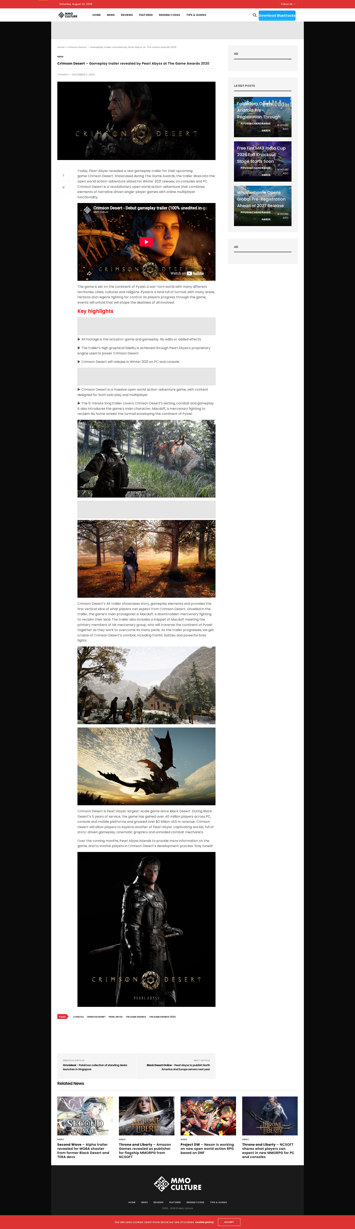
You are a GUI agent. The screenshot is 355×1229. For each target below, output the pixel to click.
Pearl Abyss (116, 1016)
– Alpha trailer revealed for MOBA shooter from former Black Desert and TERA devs (83, 1150)
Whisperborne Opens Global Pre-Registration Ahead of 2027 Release (261, 199)
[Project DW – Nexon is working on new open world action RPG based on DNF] (208, 1116)
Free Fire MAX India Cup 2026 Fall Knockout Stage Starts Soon (261, 154)
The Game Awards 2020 (162, 1016)
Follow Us (287, 4)
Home (96, 15)
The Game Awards (136, 1016)
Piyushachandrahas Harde (256, 127)
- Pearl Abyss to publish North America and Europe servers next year (178, 1067)
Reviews (127, 15)
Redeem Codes (169, 15)
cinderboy (63, 74)
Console (78, 1016)
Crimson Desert (96, 1016)
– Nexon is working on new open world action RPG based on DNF (207, 1148)
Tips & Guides (196, 15)
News (111, 15)
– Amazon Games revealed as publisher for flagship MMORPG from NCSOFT (145, 1150)
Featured (146, 15)
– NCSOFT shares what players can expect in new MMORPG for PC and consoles (268, 1150)
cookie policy (204, 1222)
